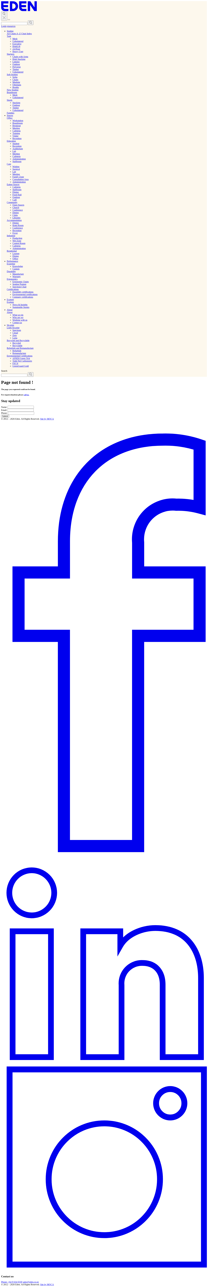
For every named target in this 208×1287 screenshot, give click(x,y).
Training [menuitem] (16, 133)
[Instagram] (104, 1271)
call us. (26, 395)
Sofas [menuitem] (14, 77)
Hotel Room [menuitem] (17, 225)
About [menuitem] (9, 312)
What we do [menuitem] (17, 315)
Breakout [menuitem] (16, 125)
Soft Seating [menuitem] (12, 74)
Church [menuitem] (15, 207)
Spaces (10, 115)
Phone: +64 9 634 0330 (11, 1282)
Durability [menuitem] (11, 271)
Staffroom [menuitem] (16, 161)
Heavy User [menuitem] (17, 51)
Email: (4, 410)
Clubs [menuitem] (15, 215)
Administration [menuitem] (19, 159)
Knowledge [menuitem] (17, 266)
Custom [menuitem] (15, 269)
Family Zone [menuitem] (18, 177)
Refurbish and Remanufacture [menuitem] (20, 348)
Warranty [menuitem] (16, 276)
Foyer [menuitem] (15, 233)
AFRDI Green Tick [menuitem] (21, 358)
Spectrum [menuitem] (16, 330)
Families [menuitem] (10, 113)
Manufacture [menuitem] (18, 274)
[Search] (17, 23)
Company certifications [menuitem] (22, 297)
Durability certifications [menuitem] (22, 292)
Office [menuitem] (9, 118)
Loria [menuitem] (14, 338)
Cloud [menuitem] (15, 333)
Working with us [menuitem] (19, 320)
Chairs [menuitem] (15, 79)
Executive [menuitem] (16, 44)
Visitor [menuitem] (15, 136)
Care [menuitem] (9, 164)
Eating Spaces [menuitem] (13, 184)
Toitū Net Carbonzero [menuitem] (22, 361)
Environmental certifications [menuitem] (24, 294)
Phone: (4, 413)
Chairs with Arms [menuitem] (20, 56)
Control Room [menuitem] (18, 243)
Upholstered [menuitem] (17, 41)
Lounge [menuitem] (15, 253)
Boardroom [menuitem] (12, 92)
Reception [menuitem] (17, 138)
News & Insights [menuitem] (19, 304)
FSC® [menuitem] (15, 363)
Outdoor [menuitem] (16, 64)
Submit (5, 416)
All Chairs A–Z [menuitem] (14, 33)
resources (11, 26)
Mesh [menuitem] (14, 39)
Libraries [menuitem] (16, 218)
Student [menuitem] (15, 143)
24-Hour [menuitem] (16, 49)
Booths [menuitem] (15, 87)
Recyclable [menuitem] (17, 345)
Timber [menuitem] (15, 69)
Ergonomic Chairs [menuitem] (20, 281)
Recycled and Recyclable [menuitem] (18, 340)
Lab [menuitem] (14, 151)
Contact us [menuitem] (17, 322)
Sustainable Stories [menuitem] (20, 307)
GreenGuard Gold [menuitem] (20, 366)
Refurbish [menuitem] (16, 350)
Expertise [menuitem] (11, 264)
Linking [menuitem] (16, 62)
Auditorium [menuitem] (17, 148)
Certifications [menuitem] (13, 289)
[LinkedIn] (104, 1064)
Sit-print (10, 325)
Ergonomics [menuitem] (12, 279)
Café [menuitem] (14, 200)
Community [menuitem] (12, 202)
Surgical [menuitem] (16, 169)
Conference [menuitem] (17, 210)
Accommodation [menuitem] (14, 220)
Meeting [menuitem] (16, 128)
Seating (10, 31)
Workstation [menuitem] (17, 120)
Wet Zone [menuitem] (16, 241)
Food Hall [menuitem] (17, 194)
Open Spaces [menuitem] (18, 205)
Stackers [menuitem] (10, 54)
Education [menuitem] (11, 141)
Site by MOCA (47, 419)
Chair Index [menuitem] (26, 33)
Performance (12, 261)
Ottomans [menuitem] (16, 85)
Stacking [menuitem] (16, 102)
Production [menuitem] (17, 238)
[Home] (19, 10)
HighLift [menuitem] (16, 46)
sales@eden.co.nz (31, 1282)
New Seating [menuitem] (12, 90)
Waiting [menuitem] (15, 166)
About (9, 310)
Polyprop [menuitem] (16, 67)
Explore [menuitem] (10, 302)
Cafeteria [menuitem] (16, 131)
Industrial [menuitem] (11, 235)
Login (4, 26)
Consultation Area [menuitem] (20, 179)
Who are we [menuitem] (17, 317)
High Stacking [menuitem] (18, 59)
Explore (10, 299)
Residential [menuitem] (12, 251)
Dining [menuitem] (15, 192)
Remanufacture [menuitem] (19, 353)
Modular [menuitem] (16, 82)
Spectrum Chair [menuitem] (19, 287)
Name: (4, 407)
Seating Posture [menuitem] (19, 284)
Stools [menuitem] (9, 100)
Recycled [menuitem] (16, 343)
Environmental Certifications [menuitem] (19, 356)
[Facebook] (104, 862)
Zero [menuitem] (14, 335)
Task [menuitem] (9, 36)
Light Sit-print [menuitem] (13, 327)
